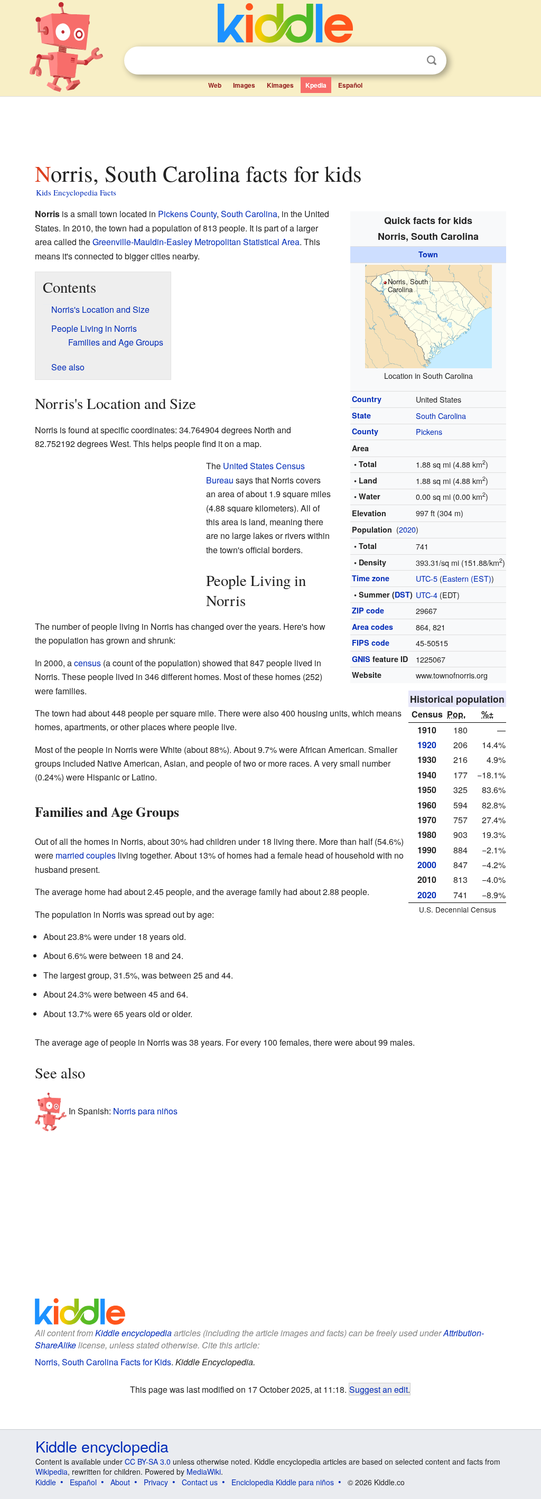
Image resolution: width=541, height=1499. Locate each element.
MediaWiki (203, 1471)
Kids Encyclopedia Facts (76, 192)
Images (244, 85)
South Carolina (441, 415)
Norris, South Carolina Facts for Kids (103, 1362)
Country (366, 399)
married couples (85, 855)
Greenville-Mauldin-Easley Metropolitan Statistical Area (196, 242)
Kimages (280, 85)
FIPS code (370, 642)
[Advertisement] (270, 126)
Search (431, 60)
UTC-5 (426, 578)
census (87, 663)
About (120, 1482)
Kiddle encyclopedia (133, 1333)
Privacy (156, 1482)
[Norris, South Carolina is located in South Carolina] (428, 314)
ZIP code (368, 610)
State (361, 415)
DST (402, 594)
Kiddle (45, 1482)
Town (428, 254)
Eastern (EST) (466, 578)
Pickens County (187, 214)
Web (214, 85)
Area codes (372, 626)
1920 (426, 745)
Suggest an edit (378, 1389)
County (365, 431)
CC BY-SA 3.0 (148, 1461)
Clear (410, 61)
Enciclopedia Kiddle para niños (282, 1482)
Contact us (200, 1482)
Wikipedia (51, 1471)
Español (350, 85)
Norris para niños (145, 1110)
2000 (426, 865)
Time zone (370, 578)
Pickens (429, 431)
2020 (407, 529)
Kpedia (316, 85)
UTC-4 (426, 594)
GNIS (361, 659)
